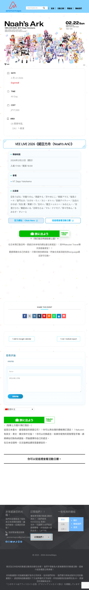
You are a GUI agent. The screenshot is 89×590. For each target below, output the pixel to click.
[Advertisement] (44, 485)
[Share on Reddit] (49, 316)
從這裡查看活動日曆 (61, 220)
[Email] (64, 316)
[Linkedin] (34, 316)
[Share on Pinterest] (44, 316)
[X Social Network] (29, 316)
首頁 (75, 527)
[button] (19, 409)
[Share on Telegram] (59, 316)
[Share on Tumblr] (39, 316)
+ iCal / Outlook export (68, 339)
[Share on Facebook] (25, 316)
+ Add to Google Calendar (21, 339)
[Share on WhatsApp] (54, 316)
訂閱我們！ (39, 537)
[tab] (63, 519)
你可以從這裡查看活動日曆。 (44, 459)
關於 (75, 520)
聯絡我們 (77, 524)
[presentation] (63, 519)
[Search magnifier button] (43, 7)
